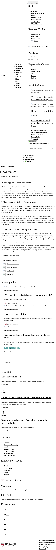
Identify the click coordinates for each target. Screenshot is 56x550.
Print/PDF (10, 274)
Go (52, 148)
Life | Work (6, 495)
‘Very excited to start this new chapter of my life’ (28, 295)
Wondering (33, 53)
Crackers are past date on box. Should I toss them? (26, 397)
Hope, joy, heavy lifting (42, 111)
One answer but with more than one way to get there (43, 123)
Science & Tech (6, 372)
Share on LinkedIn (12, 267)
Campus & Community (7, 166)
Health (3, 392)
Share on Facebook (13, 264)
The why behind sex (11, 376)
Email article (10, 271)
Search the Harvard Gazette (39, 143)
